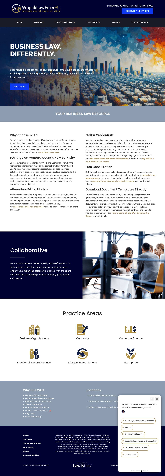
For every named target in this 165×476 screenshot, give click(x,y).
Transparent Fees (64, 22)
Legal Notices (116, 465)
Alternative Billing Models (29, 189)
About (115, 22)
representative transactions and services (112, 181)
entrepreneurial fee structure (28, 207)
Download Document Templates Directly (116, 189)
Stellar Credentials (99, 135)
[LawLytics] (82, 465)
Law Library (92, 22)
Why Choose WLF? (23, 135)
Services (38, 22)
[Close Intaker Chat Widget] (157, 399)
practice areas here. (49, 152)
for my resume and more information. (109, 158)
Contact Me (19, 87)
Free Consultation (99, 167)
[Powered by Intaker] (144, 471)
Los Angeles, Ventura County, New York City (42, 157)
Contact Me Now (140, 22)
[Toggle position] (152, 399)
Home (19, 22)
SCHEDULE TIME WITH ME (137, 11)
